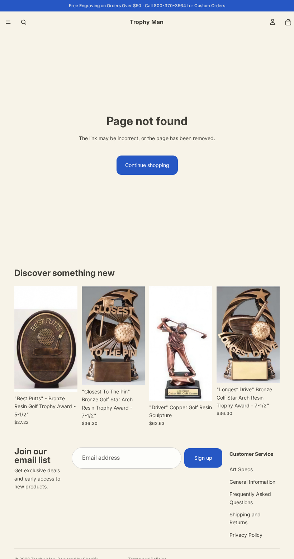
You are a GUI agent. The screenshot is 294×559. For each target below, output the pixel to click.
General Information (252, 482)
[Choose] (201, 389)
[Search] (24, 22)
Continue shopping (147, 165)
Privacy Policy (245, 535)
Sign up (203, 458)
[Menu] (8, 22)
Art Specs (241, 470)
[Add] (66, 380)
